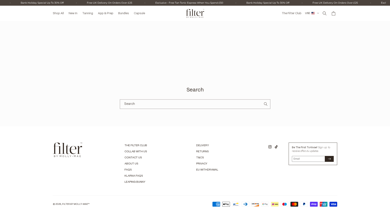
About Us (131, 163)
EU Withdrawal (207, 170)
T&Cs (200, 157)
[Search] (265, 104)
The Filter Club (136, 145)
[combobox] (195, 104)
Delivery (202, 145)
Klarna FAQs (134, 176)
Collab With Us (136, 151)
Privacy (201, 163)
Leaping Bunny (135, 182)
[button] (324, 13)
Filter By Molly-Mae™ (76, 204)
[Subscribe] (329, 159)
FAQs (128, 170)
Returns (202, 151)
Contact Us (133, 157)
